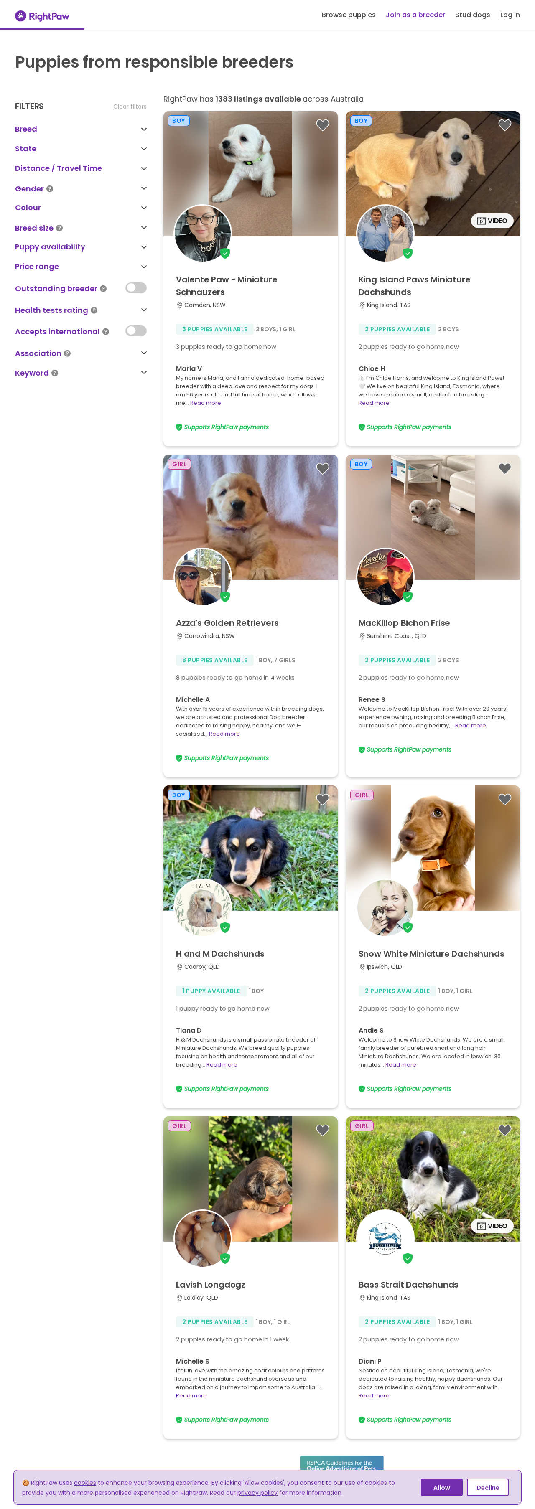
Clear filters (130, 106)
